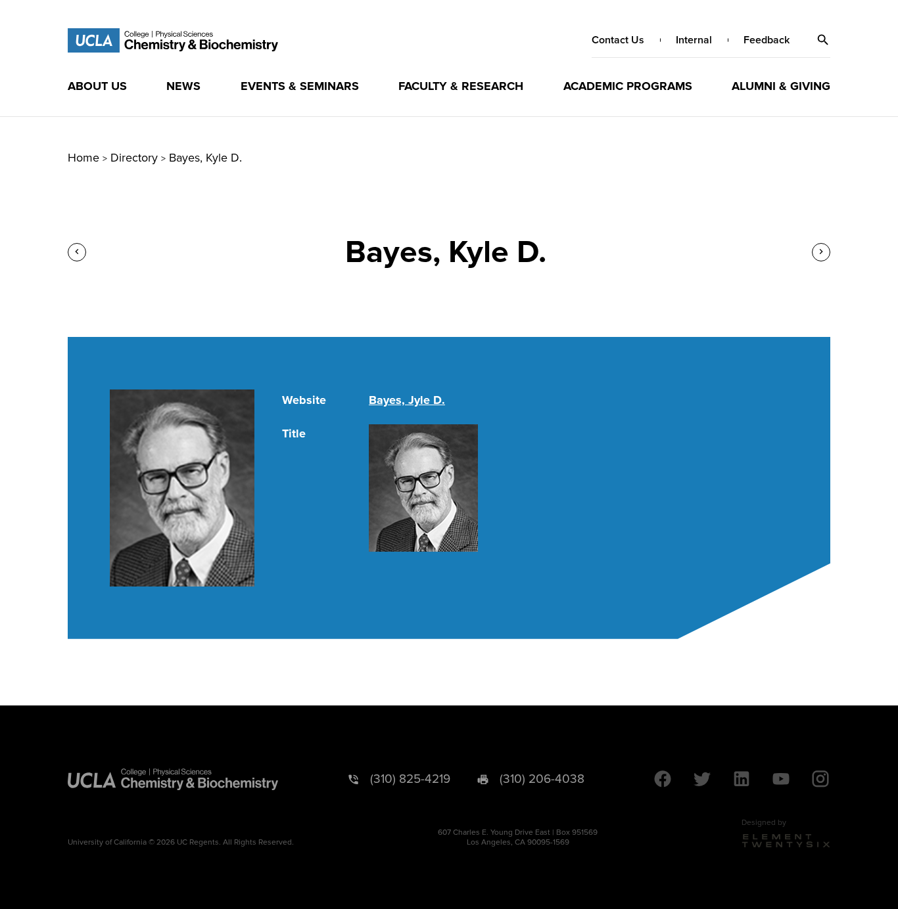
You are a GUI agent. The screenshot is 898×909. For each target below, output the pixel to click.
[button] (823, 40)
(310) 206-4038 (542, 779)
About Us (97, 86)
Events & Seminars (300, 86)
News (183, 86)
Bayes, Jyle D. (407, 400)
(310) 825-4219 (410, 779)
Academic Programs (627, 86)
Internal (694, 40)
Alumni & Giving (781, 86)
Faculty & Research (460, 86)
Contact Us (618, 40)
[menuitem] (97, 86)
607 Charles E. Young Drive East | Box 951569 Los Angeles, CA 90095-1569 (518, 837)
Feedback (767, 40)
